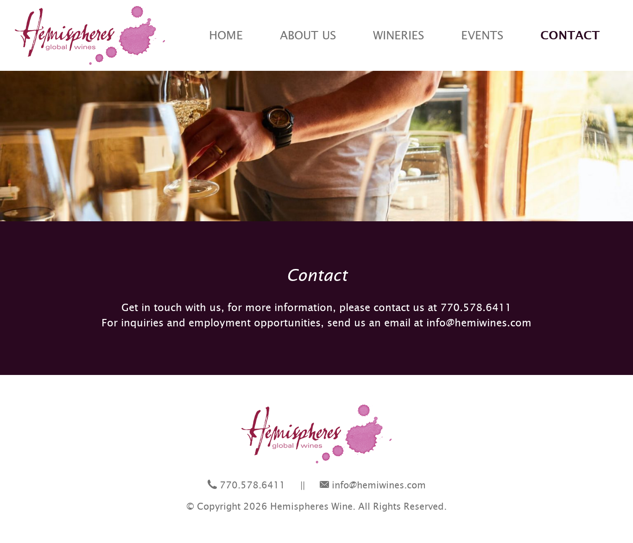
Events (482, 35)
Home (226, 35)
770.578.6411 (476, 307)
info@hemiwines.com (479, 323)
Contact (570, 35)
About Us (308, 35)
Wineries (398, 35)
